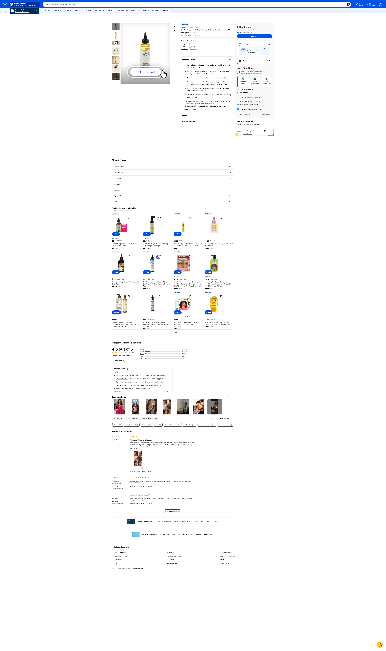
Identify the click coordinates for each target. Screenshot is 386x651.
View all (229, 397)
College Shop (58, 10)
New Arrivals (87, 10)
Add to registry (265, 114)
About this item (119, 160)
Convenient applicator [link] (124, 382)
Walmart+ (165, 10)
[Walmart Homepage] (5, 4)
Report (150, 471)
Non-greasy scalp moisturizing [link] (126, 375)
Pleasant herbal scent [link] (123, 388)
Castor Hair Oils (118, 559)
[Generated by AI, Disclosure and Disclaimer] (123, 391)
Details (256, 104)
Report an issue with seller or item (250, 101)
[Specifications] (230, 172)
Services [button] (20, 11)
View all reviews (119, 360)
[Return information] (250, 32)
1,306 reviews (131, 352)
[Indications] (230, 178)
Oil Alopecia (170, 552)
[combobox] (197, 4)
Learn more (258, 109)
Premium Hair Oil (172, 563)
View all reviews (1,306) (172, 511)
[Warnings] (230, 201)
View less (166, 391)
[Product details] (230, 166)
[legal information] (253, 30)
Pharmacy (78, 10)
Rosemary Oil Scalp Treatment (228, 556)
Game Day (111, 10)
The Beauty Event (100, 10)
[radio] (184, 46)
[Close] (37, 11)
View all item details (190, 109)
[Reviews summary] (192, 35)
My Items (133, 10)
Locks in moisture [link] (122, 379)
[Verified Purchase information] (149, 477)
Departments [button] (8, 11)
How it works (251, 52)
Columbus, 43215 (247, 89)
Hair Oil (221, 559)
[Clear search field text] (343, 4)
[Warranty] (230, 190)
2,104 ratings (197, 35)
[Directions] (230, 184)
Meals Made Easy (123, 10)
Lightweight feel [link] (121, 385)
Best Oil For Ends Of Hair (174, 556)
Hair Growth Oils (171, 559)
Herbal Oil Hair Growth (120, 552)
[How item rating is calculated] (131, 355)
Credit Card (155, 10)
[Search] (348, 4)
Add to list (247, 114)
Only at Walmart (144, 10)
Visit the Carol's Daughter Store (190, 27)
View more (171, 333)
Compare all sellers (255, 124)
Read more (133, 448)
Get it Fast (68, 10)
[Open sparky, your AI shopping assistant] (380, 645)
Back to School (46, 10)
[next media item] (175, 50)
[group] (190, 35)
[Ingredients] (230, 195)
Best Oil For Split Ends (225, 552)
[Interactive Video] (116, 26)
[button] (358, 4)
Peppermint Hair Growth (121, 556)
